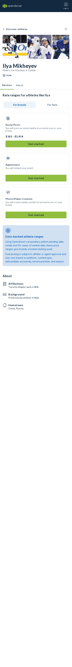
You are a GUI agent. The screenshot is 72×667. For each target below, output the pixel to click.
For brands (19, 104)
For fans (52, 104)
